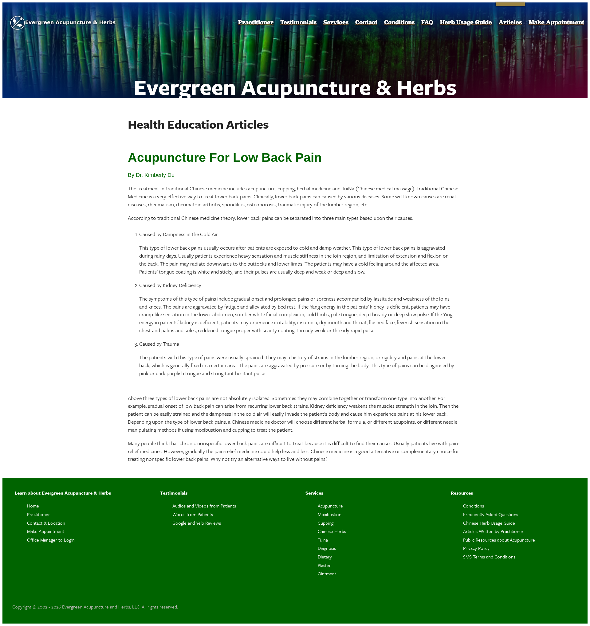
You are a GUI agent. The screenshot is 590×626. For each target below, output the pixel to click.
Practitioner (255, 22)
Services (335, 22)
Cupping (325, 522)
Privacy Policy (476, 548)
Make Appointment (556, 22)
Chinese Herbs (332, 531)
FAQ (427, 22)
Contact (366, 22)
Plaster (324, 565)
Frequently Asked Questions (490, 514)
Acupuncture (330, 505)
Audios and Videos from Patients (204, 505)
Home (33, 505)
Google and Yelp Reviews (196, 522)
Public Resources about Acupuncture (499, 539)
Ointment (327, 573)
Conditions (399, 22)
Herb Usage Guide (466, 22)
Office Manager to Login (51, 539)
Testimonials (298, 22)
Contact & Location (46, 522)
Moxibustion (329, 514)
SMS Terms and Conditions (489, 556)
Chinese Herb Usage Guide (489, 522)
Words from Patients (192, 514)
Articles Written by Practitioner (493, 531)
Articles (510, 22)
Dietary (325, 556)
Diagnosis (327, 548)
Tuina (323, 539)
